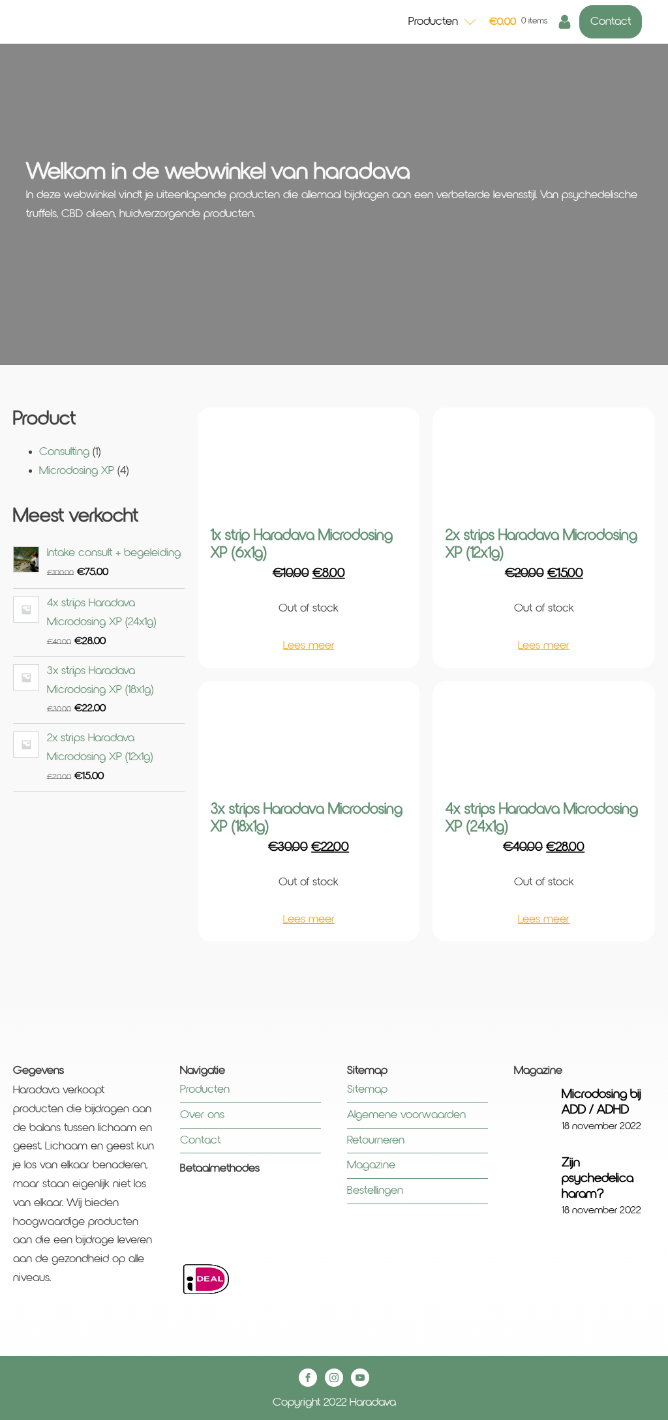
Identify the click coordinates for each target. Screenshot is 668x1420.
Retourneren (375, 1140)
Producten (433, 21)
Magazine (371, 1165)
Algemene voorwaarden (408, 1115)
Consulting (64, 452)
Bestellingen (375, 1190)
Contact (610, 21)
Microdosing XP (76, 471)
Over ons (202, 1115)
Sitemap (367, 1089)
